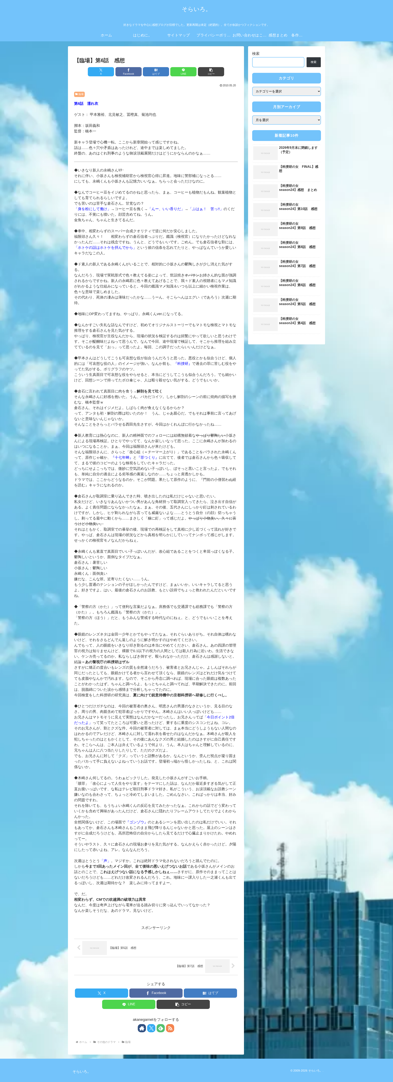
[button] (211, 71)
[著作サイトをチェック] (142, 1028)
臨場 (81, 94)
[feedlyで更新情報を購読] (161, 1028)
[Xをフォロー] (151, 1028)
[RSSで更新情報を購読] (170, 1028)
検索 (256, 54)
